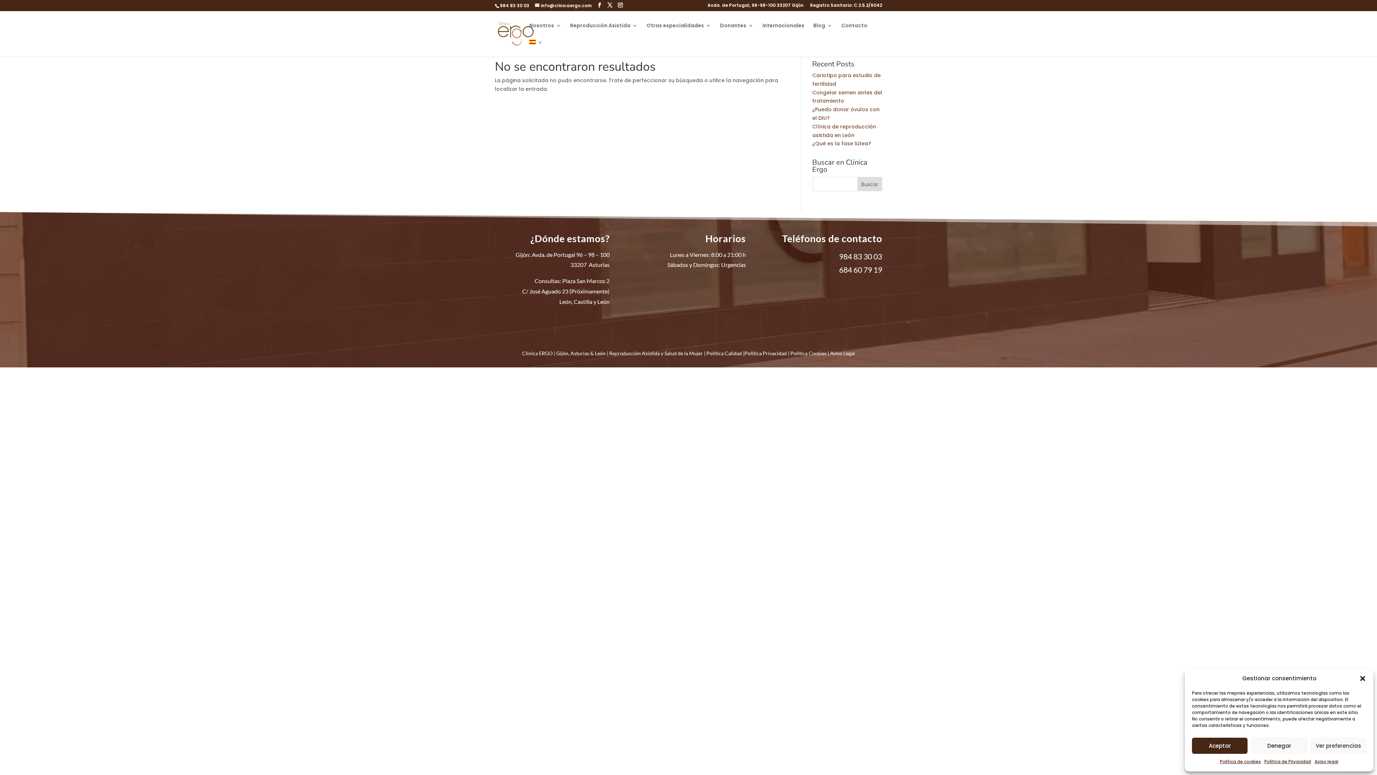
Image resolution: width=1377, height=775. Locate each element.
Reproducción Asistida (600, 26)
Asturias (580, 353)
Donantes (733, 26)
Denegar (1279, 746)
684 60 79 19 (860, 269)
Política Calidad (724, 353)
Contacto (854, 26)
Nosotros (541, 26)
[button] (1362, 678)
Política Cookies (808, 353)
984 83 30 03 (514, 6)
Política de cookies (1240, 761)
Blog (819, 26)
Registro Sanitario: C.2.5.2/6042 (846, 5)
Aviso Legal (842, 353)
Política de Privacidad (1287, 761)
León (600, 353)
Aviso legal (1326, 761)
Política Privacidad (765, 353)
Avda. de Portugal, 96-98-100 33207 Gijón (756, 5)
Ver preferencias (1338, 746)
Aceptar (1220, 746)
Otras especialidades (675, 26)
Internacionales (783, 26)
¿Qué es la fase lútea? (841, 143)
